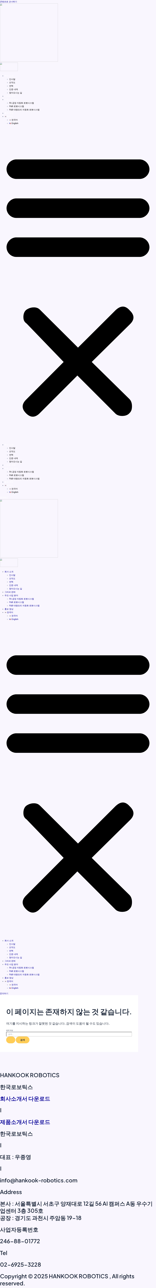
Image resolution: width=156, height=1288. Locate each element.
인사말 (12, 79)
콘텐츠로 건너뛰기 (8, 1)
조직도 (12, 82)
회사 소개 (9, 76)
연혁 (11, 86)
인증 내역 (13, 89)
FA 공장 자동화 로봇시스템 (21, 103)
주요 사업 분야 (11, 99)
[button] (78, 284)
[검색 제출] (10, 1039)
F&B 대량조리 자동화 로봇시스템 (24, 109)
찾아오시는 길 (15, 93)
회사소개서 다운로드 (25, 1098)
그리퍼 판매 (10, 96)
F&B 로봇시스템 (16, 106)
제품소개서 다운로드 (25, 1121)
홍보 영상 (9, 113)
